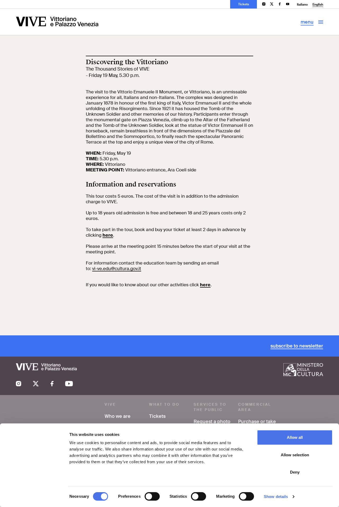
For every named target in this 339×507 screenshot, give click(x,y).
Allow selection (295, 455)
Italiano (302, 4)
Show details (276, 496)
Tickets (243, 4)
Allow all (295, 437)
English (318, 4)
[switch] (152, 496)
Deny (295, 472)
